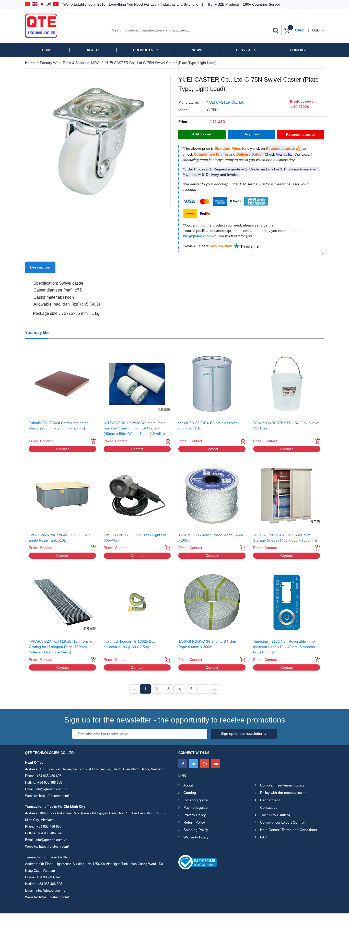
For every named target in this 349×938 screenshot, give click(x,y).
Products (143, 50)
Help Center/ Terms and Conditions (288, 830)
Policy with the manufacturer (283, 793)
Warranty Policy (195, 837)
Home (47, 50)
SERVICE (243, 50)
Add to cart (202, 134)
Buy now (251, 134)
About (93, 50)
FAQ (263, 837)
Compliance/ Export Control (282, 822)
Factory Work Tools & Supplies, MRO (70, 63)
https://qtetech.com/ (54, 796)
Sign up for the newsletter (241, 733)
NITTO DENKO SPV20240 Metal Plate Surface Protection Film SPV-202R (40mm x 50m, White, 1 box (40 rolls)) (135, 428)
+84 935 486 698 (49, 776)
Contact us (268, 807)
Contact (298, 50)
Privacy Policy (194, 815)
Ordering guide (195, 800)
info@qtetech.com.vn (51, 789)
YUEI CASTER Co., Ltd (225, 102)
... (203, 689)
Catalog (189, 793)
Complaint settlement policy (282, 785)
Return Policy (194, 822)
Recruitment (270, 800)
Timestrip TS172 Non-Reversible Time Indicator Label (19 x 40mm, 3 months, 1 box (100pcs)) (286, 646)
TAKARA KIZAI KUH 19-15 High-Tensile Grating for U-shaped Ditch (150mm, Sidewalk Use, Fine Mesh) (60, 646)
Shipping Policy (195, 830)
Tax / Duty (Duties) (275, 815)
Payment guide (195, 807)
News (197, 50)
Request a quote (300, 134)
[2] (215, 689)
